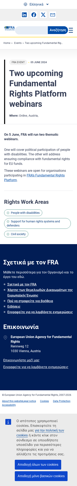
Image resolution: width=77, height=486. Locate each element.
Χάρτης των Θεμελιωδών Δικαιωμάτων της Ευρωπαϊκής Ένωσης (40, 292)
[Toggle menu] (70, 30)
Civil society (18, 234)
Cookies (44, 401)
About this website (12, 401)
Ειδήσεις (13, 306)
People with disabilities (25, 212)
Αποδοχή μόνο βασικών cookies (41, 476)
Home (6, 43)
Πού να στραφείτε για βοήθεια (30, 301)
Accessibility (9, 405)
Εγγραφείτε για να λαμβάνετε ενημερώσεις (40, 312)
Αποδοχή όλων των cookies (38, 464)
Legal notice (29, 401)
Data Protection (61, 401)
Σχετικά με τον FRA (22, 284)
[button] (24, 14)
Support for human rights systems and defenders (33, 223)
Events (18, 43)
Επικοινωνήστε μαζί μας (21, 360)
